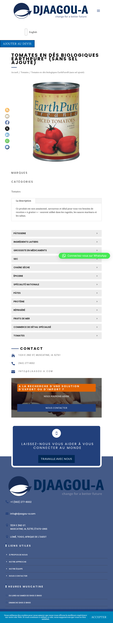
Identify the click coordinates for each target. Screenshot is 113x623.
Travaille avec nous (56, 458)
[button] (84, 256)
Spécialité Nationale (26, 284)
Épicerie (18, 275)
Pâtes (17, 293)
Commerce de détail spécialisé (32, 327)
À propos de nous (18, 554)
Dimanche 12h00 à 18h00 (20, 602)
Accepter (99, 617)
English (28, 32)
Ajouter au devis (17, 43)
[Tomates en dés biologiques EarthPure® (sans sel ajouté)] (56, 166)
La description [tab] (23, 200)
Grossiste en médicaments (30, 250)
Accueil (14, 72)
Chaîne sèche (22, 267)
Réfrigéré (19, 310)
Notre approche (17, 561)
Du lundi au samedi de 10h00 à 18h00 (25, 595)
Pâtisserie (20, 233)
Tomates (25, 72)
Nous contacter (56, 408)
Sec (16, 258)
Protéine (19, 301)
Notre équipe (16, 568)
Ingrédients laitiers (26, 241)
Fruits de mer (22, 318)
